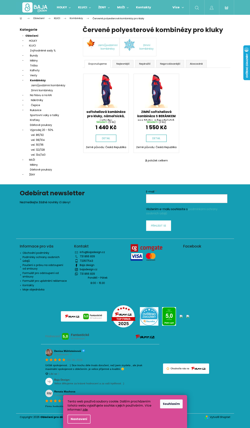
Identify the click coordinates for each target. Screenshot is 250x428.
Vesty (33, 75)
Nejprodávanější (170, 64)
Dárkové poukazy (41, 125)
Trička (34, 65)
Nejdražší (144, 64)
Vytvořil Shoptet (220, 417)
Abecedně (196, 64)
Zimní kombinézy (42, 90)
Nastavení (79, 419)
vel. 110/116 (37, 145)
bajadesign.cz (88, 269)
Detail (106, 138)
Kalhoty (35, 70)
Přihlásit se (158, 226)
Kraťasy (35, 120)
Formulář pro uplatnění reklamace (45, 281)
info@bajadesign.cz (92, 252)
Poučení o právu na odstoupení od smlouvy (43, 266)
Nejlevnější (123, 64)
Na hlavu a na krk (41, 95)
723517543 (86, 261)
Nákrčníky (37, 100)
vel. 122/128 (38, 150)
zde (85, 409)
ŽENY (32, 174)
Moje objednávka (33, 289)
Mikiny (34, 60)
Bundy (34, 55)
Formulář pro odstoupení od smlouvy (41, 274)
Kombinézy (38, 80)
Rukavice (35, 110)
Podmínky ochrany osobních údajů (41, 259)
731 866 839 (87, 256)
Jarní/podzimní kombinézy (48, 85)
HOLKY (33, 41)
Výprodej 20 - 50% (41, 130)
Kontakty (28, 285)
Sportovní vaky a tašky (44, 115)
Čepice (35, 105)
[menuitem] (63, 7)
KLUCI (32, 45)
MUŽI (32, 160)
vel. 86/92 (37, 135)
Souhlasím (171, 404)
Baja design (87, 265)
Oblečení (31, 36)
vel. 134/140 (38, 155)
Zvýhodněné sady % (43, 50)
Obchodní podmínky (36, 253)
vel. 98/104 (38, 140)
